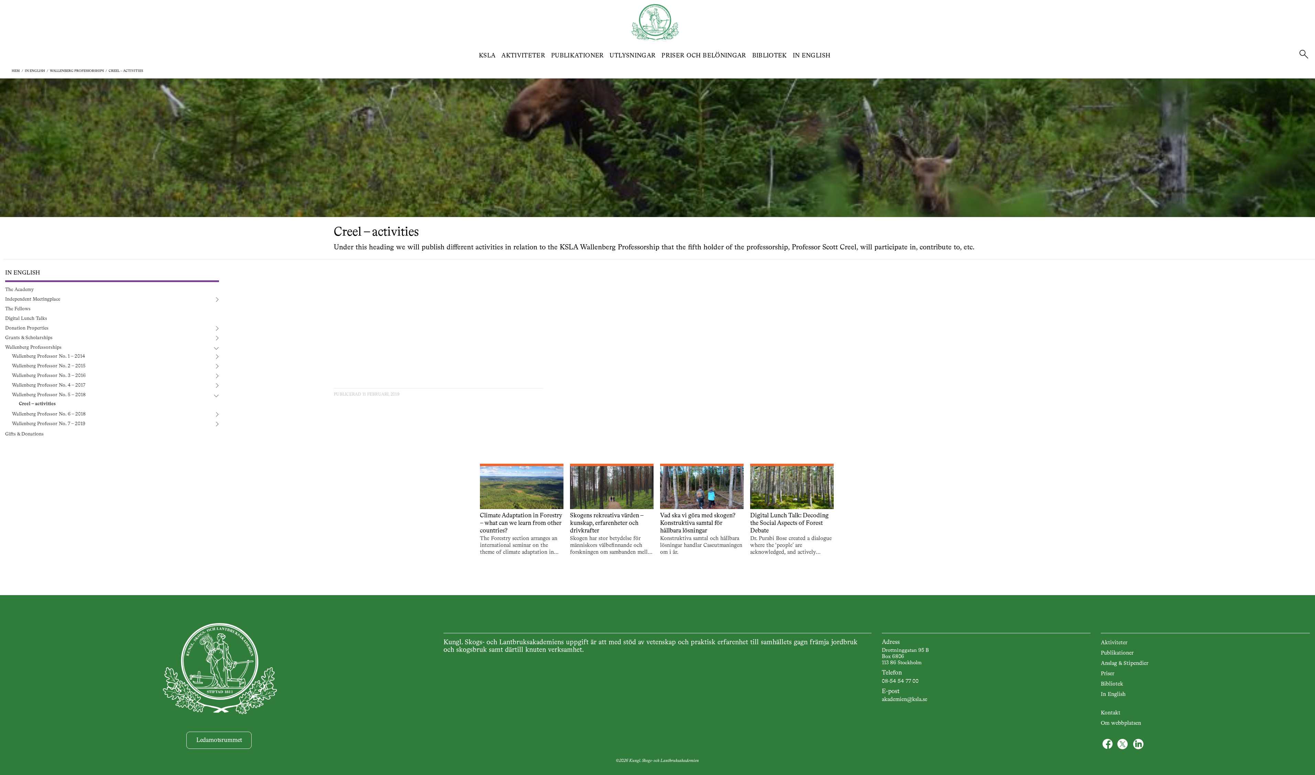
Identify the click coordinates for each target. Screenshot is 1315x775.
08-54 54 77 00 (900, 681)
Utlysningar (633, 56)
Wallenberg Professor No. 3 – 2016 (49, 375)
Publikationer (577, 56)
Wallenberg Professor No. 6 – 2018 (49, 414)
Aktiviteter (523, 56)
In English (812, 56)
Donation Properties (26, 328)
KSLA (487, 56)
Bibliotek (769, 56)
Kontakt (1110, 713)
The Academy (19, 289)
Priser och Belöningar (703, 56)
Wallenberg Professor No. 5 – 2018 (49, 394)
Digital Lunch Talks (26, 318)
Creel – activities (126, 71)
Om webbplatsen (1121, 723)
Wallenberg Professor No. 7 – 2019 (48, 423)
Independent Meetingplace (32, 299)
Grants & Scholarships (29, 337)
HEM (16, 71)
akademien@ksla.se (904, 699)
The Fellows (18, 308)
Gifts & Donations (24, 434)
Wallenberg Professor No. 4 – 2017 (48, 385)
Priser (1107, 674)
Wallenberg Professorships (77, 71)
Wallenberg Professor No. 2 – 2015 (49, 366)
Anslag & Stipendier (1124, 663)
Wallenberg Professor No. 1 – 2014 (48, 356)
